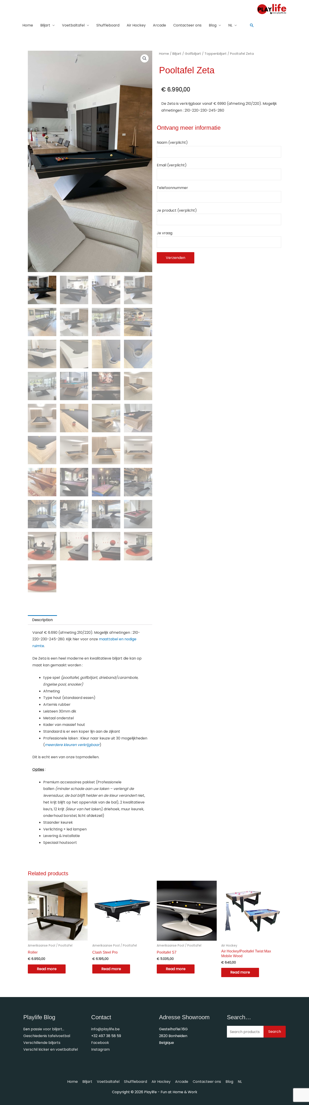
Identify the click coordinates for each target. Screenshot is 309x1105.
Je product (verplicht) (177, 210)
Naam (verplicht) (172, 142)
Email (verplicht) (172, 165)
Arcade (159, 25)
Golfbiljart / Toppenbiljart (206, 53)
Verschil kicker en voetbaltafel (50, 1049)
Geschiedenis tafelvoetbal (46, 1035)
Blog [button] (212, 25)
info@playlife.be (105, 1029)
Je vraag (164, 233)
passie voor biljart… (47, 1029)
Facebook (100, 1042)
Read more (47, 968)
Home (27, 25)
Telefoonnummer (172, 187)
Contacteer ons (187, 25)
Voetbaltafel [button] (73, 25)
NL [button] (230, 25)
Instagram (100, 1049)
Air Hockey (136, 25)
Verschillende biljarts (41, 1042)
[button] (252, 25)
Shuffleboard (107, 25)
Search (274, 1031)
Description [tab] (42, 619)
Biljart (176, 53)
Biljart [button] (45, 25)
